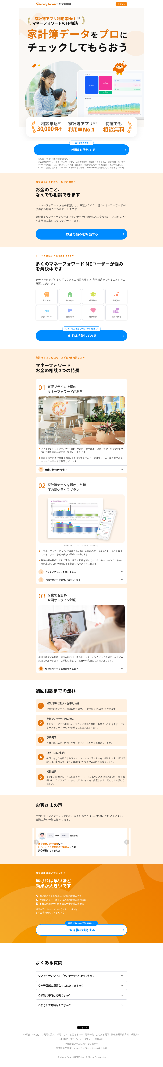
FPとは (35, 1034)
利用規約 (64, 1039)
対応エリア (62, 1034)
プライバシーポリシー (81, 1039)
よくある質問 (102, 1034)
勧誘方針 (135, 1034)
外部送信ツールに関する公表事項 (81, 1043)
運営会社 (99, 1039)
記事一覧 (89, 1034)
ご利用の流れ (48, 1034)
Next (126, 842)
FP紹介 (26, 1034)
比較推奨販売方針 (120, 1034)
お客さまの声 (76, 1034)
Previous (36, 842)
